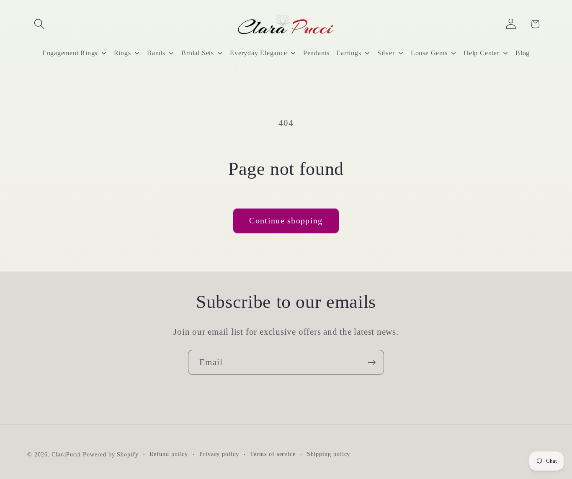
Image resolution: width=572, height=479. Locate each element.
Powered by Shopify (110, 454)
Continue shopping (285, 220)
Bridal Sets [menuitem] (197, 52)
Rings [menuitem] (122, 52)
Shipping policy (328, 453)
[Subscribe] (372, 362)
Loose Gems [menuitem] (429, 52)
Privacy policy (219, 453)
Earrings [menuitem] (348, 52)
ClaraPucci (66, 454)
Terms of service (273, 453)
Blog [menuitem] (522, 52)
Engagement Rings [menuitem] (70, 52)
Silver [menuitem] (386, 52)
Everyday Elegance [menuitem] (258, 52)
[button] (39, 24)
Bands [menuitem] (156, 52)
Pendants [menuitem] (316, 52)
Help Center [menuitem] (482, 52)
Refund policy (168, 453)
